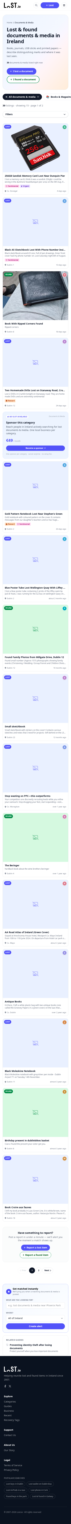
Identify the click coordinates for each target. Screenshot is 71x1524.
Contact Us (10, 1435)
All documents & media (24, 96)
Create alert (35, 1326)
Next (46, 1270)
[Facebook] (5, 1386)
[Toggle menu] (64, 5)
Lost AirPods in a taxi (15, 1490)
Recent (8, 1415)
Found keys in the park (16, 1496)
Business (9, 1410)
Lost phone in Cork (39, 1490)
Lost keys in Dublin (14, 1483)
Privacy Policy (11, 1469)
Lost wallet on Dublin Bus (40, 1483)
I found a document (24, 79)
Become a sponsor (34, 448)
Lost (51, 5)
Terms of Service (13, 1465)
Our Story (9, 1450)
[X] (10, 1386)
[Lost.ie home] (12, 5)
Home (9, 22)
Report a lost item (37, 1247)
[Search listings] (36, 5)
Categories (10, 1401)
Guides (8, 1406)
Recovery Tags (12, 1420)
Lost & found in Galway (42, 1496)
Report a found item (36, 1254)
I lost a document (23, 71)
